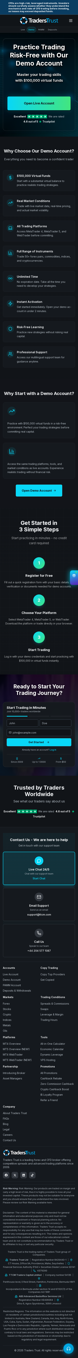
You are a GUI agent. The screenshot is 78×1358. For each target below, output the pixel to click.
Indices (7, 1019)
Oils (5, 1030)
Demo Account (11, 979)
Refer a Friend (49, 1100)
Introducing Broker (14, 1073)
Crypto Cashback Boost (54, 1089)
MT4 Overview (12, 1043)
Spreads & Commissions (54, 1003)
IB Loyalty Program (51, 1094)
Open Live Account (39, 103)
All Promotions (48, 1073)
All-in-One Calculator (52, 1043)
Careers (8, 1134)
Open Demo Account (37, 490)
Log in (53, 749)
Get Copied (47, 979)
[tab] (22, 30)
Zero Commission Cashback (57, 1083)
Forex (6, 1003)
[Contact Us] (68, 1349)
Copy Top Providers (52, 974)
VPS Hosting (47, 1060)
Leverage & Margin (51, 1014)
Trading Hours (49, 1019)
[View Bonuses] (74, 577)
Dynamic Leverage (51, 1054)
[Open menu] (70, 20)
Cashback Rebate (51, 1078)
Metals (7, 1025)
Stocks (7, 1009)
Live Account (10, 974)
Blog (5, 1123)
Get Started (36, 742)
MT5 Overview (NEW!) (16, 1049)
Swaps (44, 1009)
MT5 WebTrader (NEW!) (17, 1060)
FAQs (6, 1118)
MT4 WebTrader (13, 1054)
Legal (6, 1129)
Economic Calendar (52, 1049)
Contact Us (9, 1140)
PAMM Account (12, 985)
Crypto (7, 1014)
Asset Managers (12, 1078)
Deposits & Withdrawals (17, 990)
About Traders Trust (15, 1113)
